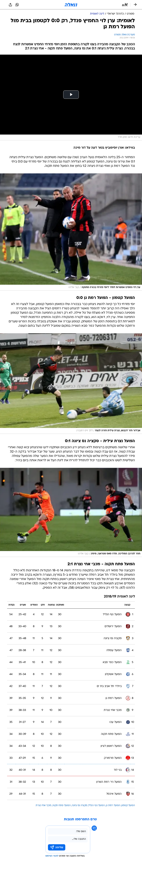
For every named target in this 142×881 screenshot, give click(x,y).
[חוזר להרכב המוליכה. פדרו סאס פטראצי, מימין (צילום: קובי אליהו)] (71, 512)
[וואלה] (71, 4)
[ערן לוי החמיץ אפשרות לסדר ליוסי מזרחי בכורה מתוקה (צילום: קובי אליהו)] (71, 232)
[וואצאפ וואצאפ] (17, 4)
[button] (124, 4)
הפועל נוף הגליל (96, 805)
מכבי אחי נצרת (43, 805)
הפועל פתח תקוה (61, 805)
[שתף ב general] (10, 5)
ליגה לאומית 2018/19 (119, 596)
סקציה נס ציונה (79, 805)
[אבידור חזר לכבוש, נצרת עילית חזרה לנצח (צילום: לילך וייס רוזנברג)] (71, 383)
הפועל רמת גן (113, 805)
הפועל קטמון (128, 805)
